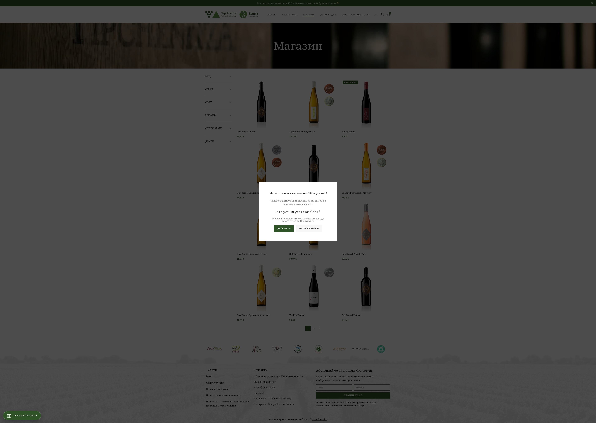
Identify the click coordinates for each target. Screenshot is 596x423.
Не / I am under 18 (309, 228)
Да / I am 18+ (283, 228)
